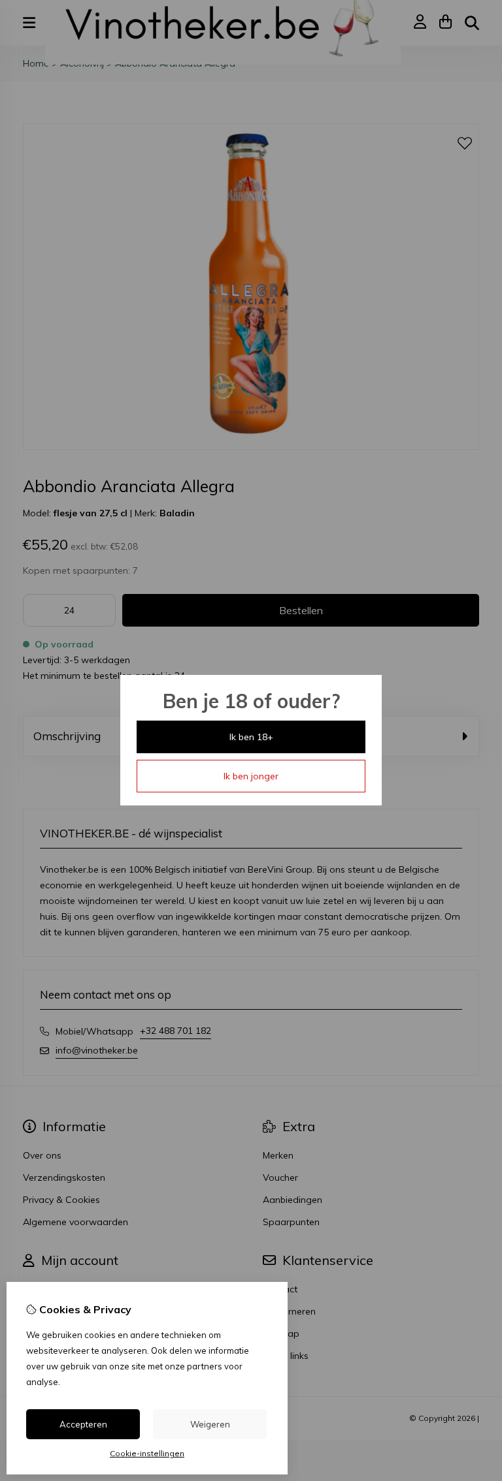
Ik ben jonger (251, 776)
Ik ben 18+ (251, 737)
